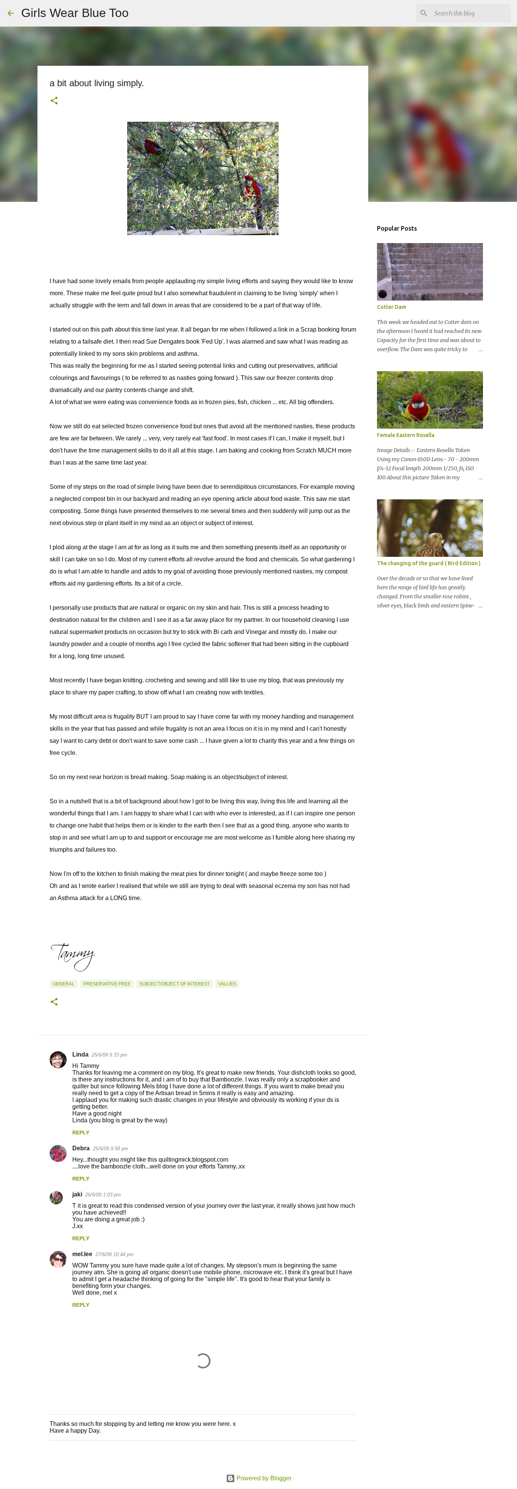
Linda (80, 1054)
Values (227, 984)
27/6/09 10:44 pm (114, 1254)
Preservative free (107, 984)
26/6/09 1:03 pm (103, 1195)
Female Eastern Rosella (405, 435)
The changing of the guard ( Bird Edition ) (429, 563)
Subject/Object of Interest (174, 984)
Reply (80, 1133)
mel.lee (82, 1254)
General (64, 984)
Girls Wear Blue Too (75, 13)
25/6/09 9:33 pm (109, 1055)
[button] (54, 101)
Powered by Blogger (263, 1478)
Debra (81, 1148)
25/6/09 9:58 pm (110, 1148)
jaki (77, 1194)
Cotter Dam (391, 307)
